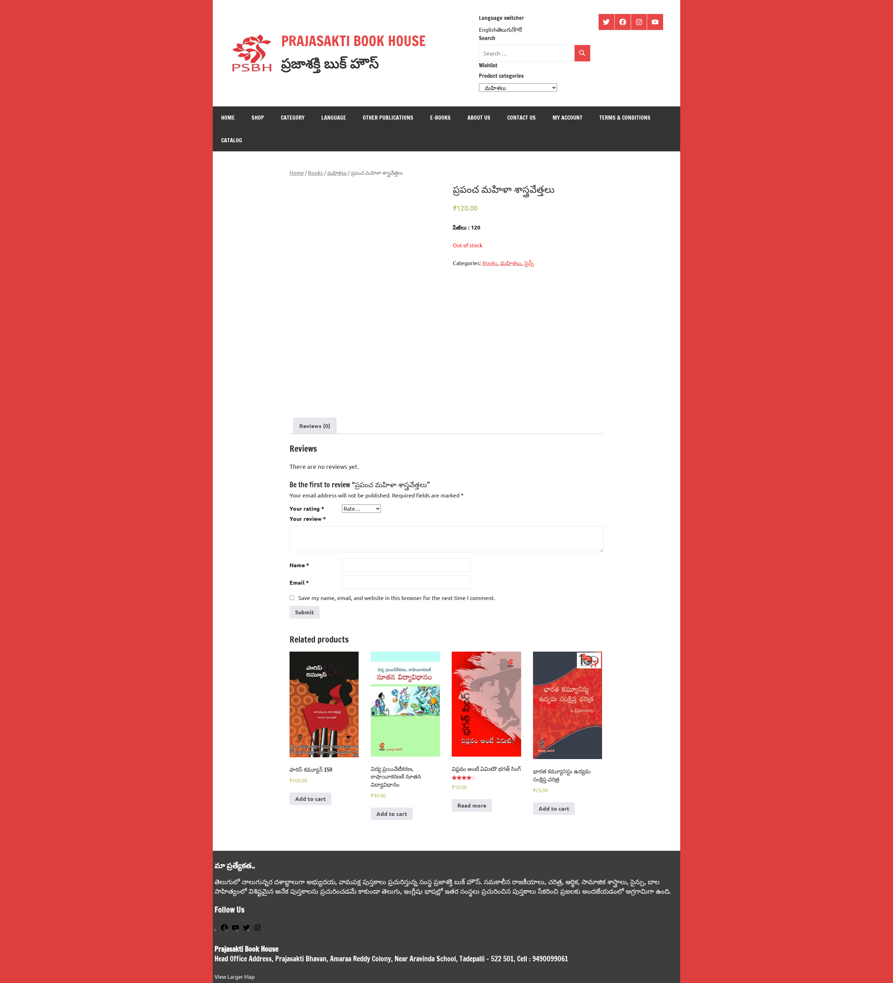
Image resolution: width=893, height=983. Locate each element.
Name (299, 565)
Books (315, 172)
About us (478, 117)
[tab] (314, 426)
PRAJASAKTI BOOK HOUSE (353, 41)
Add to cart (310, 798)
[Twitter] (246, 929)
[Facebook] (224, 929)
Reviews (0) (314, 425)
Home (228, 117)
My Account (568, 117)
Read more (471, 805)
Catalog (231, 140)
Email (299, 582)
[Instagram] (257, 929)
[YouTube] (235, 929)
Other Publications (388, 117)
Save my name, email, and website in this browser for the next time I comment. (396, 597)
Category (293, 117)
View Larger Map (235, 976)
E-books (440, 117)
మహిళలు (337, 172)
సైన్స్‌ (529, 262)
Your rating (307, 508)
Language (333, 117)
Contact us (521, 117)
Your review (308, 518)
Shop (258, 117)
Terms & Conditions (625, 117)
